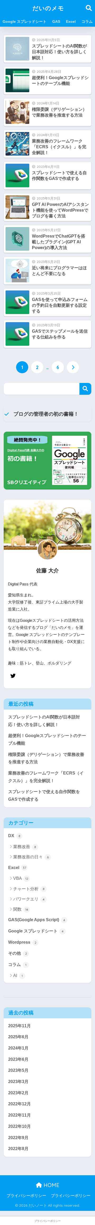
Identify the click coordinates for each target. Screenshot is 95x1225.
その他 (17, 953)
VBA (20, 878)
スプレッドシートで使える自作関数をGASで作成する (44, 795)
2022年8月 (18, 1148)
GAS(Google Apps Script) (36, 920)
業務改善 (24, 846)
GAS (56, 21)
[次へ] (73, 367)
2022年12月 (19, 1104)
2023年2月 (18, 1093)
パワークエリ (29, 899)
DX (14, 835)
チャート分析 (29, 889)
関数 (20, 909)
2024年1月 (18, 1048)
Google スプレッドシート (24, 21)
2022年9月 (18, 1137)
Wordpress (22, 942)
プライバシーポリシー (26, 1196)
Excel (71, 21)
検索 (85, 389)
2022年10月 (19, 1126)
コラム (87, 21)
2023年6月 (18, 1059)
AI (18, 975)
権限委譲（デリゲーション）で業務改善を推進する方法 (46, 758)
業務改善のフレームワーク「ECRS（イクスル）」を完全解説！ (46, 777)
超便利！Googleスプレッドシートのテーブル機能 (47, 739)
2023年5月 (18, 1070)
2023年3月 (18, 1081)
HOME (50, 1185)
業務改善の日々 (31, 857)
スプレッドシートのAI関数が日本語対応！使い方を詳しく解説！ (44, 721)
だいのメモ (48, 8)
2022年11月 (19, 1115)
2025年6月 (18, 1037)
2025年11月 (19, 1026)
